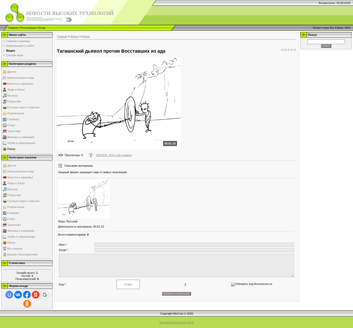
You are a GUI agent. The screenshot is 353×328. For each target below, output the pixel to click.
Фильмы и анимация (20, 137)
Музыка (12, 95)
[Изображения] (84, 199)
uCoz (190, 322)
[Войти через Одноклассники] (27, 304)
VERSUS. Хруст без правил (114, 155)
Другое (11, 71)
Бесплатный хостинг (172, 322)
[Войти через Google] (45, 295)
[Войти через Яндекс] (36, 295)
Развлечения (15, 113)
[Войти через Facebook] (27, 295)
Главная (13, 27)
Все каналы (14, 248)
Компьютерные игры (20, 77)
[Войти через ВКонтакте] (18, 295)
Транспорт (14, 131)
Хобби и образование (21, 143)
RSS (347, 27)
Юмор (11, 148)
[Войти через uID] (9, 295)
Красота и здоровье (20, 83)
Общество (14, 101)
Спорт (11, 125)
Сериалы (13, 119)
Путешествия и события (23, 107)
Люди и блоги (16, 89)
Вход (42, 27)
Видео (75, 36)
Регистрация (28, 27)
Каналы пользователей (22, 254)
